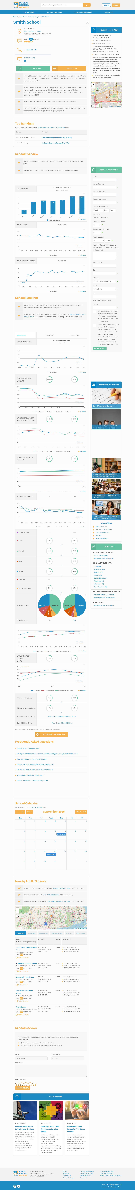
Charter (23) (98, 575)
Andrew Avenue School (27, 963)
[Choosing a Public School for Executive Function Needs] (51, 1110)
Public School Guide (86, 1174)
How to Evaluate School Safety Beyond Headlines (24, 1127)
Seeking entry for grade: (101, 229)
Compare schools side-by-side (103, 558)
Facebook (18, 1186)
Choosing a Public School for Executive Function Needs (50, 1129)
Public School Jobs (101, 527)
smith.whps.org (29, 58)
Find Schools (67, 1176)
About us (66, 1174)
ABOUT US (108, 12)
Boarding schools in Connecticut (104, 598)
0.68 (74, 620)
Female (103, 217)
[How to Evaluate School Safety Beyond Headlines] (25, 1110)
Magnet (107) (98, 572)
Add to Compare (23, 958)
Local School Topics (102, 538)
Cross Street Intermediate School (58, 901)
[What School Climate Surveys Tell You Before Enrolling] (77, 1110)
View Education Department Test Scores (62, 716)
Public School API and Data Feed (110, 1176)
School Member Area (107, 1171)
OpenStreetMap (83, 929)
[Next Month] (22, 812)
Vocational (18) (99, 581)
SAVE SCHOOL (72, 68)
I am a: (17, 1054)
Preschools (69, 933)
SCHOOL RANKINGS (54, 12)
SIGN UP (116, 5)
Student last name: (99, 199)
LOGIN (106, 5)
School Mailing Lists (106, 1174)
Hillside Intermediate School (24, 992)
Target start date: (99, 237)
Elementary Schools (57, 933)
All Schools (20, 933)
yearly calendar (37, 807)
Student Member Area (87, 1171)
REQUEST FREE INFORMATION (54, 734)
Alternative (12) (99, 584)
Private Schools (80, 933)
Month (78, 812)
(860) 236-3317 (31, 50)
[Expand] (17, 915)
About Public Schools (102, 533)
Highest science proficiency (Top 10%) (55, 143)
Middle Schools (43, 933)
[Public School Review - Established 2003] (21, 5)
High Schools (31, 933)
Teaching (98, 536)
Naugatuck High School (61, 888)
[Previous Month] (17, 812)
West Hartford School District (62, 723)
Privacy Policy (116, 1187)
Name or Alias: (56, 1054)
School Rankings (68, 1178)
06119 (39, 31)
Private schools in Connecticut (104, 595)
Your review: (19, 1063)
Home (65, 1171)
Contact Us (83, 1178)
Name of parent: (98, 184)
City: (94, 270)
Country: (96, 277)
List (84, 812)
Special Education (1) (100, 578)
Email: (95, 176)
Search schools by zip (101, 556)
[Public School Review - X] (14, 1186)
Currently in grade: (99, 221)
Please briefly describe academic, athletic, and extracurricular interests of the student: (106, 247)
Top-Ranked (98, 566)
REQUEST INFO (36, 68)
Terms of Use (106, 1187)
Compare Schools (85, 1176)
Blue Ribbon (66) (99, 569)
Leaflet (75, 929)
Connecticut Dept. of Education (104, 605)
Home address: (98, 262)
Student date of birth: (100, 206)
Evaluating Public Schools (104, 530)
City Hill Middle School (51, 895)
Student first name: (99, 191)
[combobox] (60, 5)
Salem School (21, 1007)
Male (96, 217)
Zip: (94, 293)
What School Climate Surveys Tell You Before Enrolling (76, 1129)
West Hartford (29, 31)
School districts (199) (100, 587)
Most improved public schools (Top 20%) (57, 137)
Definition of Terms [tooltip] (21, 335)
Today (29, 812)
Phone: (95, 304)
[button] (51, 916)
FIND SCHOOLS (28, 12)
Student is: (96, 214)
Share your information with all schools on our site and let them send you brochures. (108, 316)
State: (95, 285)
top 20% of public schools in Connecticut (51, 127)
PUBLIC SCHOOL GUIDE (83, 12)
